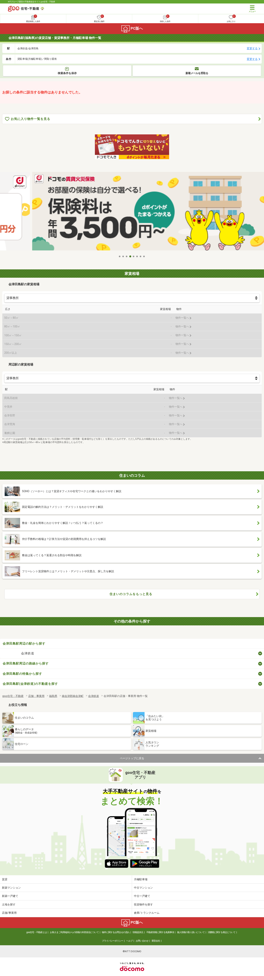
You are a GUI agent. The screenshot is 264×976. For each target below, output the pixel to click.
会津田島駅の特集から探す (22, 673)
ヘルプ (129, 940)
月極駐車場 (140, 879)
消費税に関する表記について (221, 932)
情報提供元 (138, 932)
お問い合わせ (142, 940)
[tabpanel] (132, 212)
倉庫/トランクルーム (146, 912)
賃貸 (4, 879)
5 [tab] (134, 256)
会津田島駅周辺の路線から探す (26, 663)
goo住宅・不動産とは (36, 932)
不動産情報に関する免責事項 (160, 932)
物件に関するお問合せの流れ (115, 932)
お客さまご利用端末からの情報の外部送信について (74, 932)
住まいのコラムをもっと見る (131, 594)
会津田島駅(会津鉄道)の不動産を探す (30, 684)
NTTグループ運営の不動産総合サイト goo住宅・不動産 (31, 2)
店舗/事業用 (9, 912)
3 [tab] (127, 256)
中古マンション (143, 887)
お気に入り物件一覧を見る (30, 119)
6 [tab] (137, 256)
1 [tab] (120, 256)
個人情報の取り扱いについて (191, 932)
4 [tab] (130, 256)
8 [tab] (144, 256)
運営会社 (156, 940)
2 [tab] (123, 256)
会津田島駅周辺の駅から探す (24, 643)
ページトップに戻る (132, 758)
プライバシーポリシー (112, 940)
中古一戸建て (142, 895)
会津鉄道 (27, 653)
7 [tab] (141, 256)
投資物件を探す (143, 904)
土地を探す (8, 904)
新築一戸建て (10, 895)
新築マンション (11, 887)
